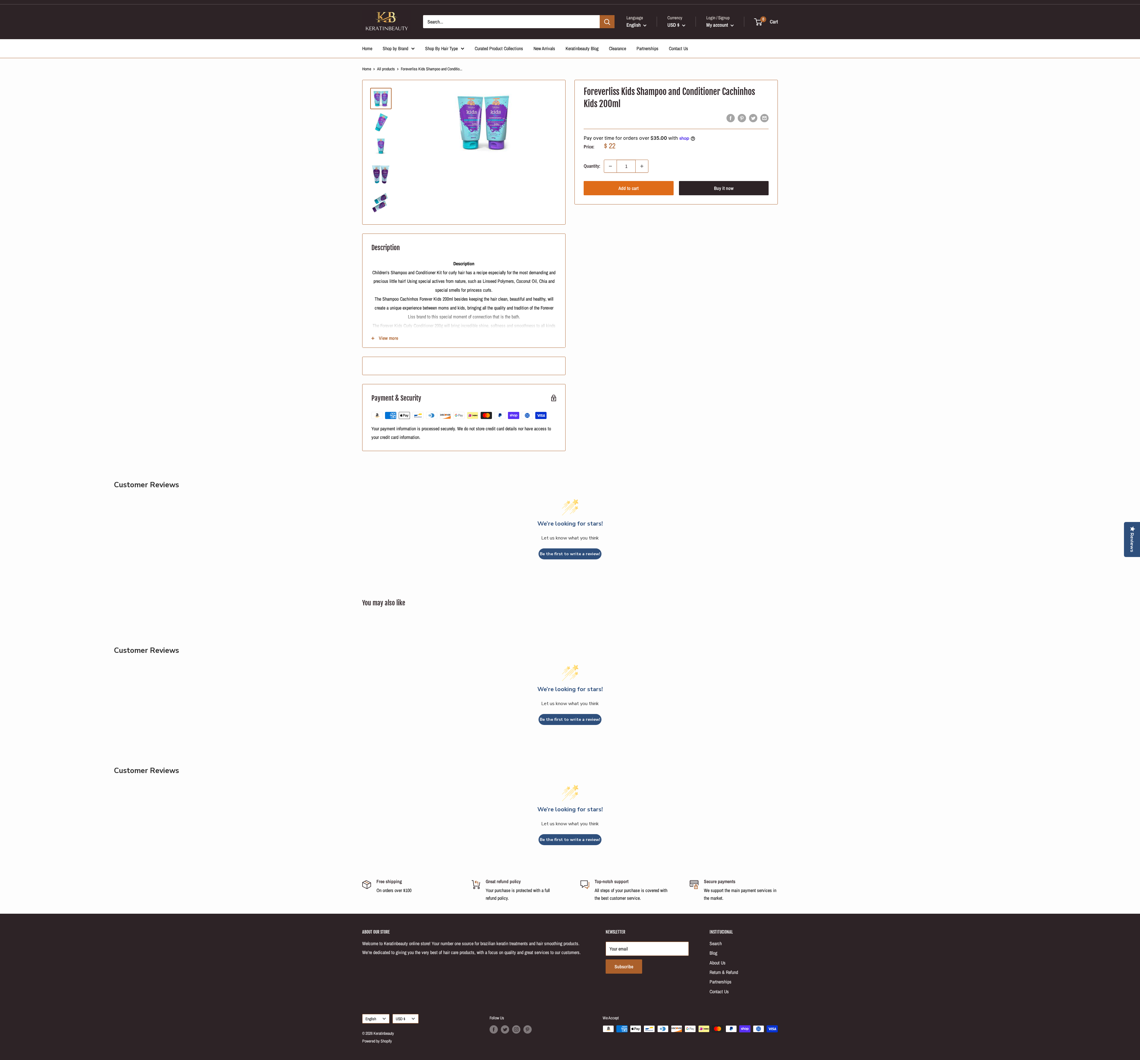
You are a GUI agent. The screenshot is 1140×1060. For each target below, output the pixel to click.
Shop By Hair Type (441, 48)
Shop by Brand (395, 48)
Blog (713, 953)
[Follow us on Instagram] (516, 1029)
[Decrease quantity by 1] (610, 166)
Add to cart (628, 188)
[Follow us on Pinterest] (527, 1029)
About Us (718, 962)
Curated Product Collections (499, 48)
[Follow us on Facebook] (494, 1029)
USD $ (400, 1018)
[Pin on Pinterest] (742, 118)
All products (386, 69)
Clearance (617, 48)
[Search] (607, 21)
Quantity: (592, 166)
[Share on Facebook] (730, 118)
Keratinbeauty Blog (582, 48)
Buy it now (724, 188)
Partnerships (647, 48)
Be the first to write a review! (570, 554)
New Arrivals (544, 48)
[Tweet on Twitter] (753, 118)
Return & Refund (724, 972)
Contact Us (678, 48)
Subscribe (624, 966)
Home (367, 48)
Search (716, 943)
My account (717, 24)
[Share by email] (764, 118)
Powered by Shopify (377, 1041)
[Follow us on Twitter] (505, 1029)
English (370, 1018)
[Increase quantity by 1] (642, 166)
